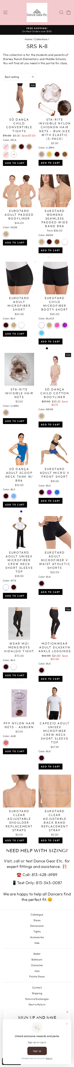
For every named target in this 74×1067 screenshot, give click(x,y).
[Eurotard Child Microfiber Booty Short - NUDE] (51, 348)
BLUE (14, 496)
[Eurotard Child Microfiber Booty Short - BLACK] (47, 348)
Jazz (37, 971)
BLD (49, 154)
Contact (37, 987)
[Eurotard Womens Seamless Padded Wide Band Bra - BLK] (52, 257)
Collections (40, 39)
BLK (21, 147)
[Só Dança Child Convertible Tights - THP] (25, 169)
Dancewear (37, 925)
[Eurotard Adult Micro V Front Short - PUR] (55, 507)
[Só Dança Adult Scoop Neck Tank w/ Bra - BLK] (17, 511)
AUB (6, 743)
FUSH (57, 325)
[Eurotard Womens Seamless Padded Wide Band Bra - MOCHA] (56, 257)
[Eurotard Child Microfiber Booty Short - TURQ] (62, 348)
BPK (6, 147)
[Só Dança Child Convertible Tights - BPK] (9, 169)
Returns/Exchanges (37, 999)
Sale (37, 943)
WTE (21, 325)
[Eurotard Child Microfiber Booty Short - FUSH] (55, 348)
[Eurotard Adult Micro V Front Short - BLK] (51, 507)
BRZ (65, 242)
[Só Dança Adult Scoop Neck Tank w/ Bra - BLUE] (21, 511)
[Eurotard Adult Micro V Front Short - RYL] (58, 507)
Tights (37, 931)
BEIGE (42, 242)
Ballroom (36, 959)
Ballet (37, 953)
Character (37, 965)
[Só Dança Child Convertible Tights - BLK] (17, 169)
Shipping (37, 993)
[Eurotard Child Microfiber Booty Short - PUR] (58, 348)
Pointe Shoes (37, 976)
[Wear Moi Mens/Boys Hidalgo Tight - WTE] (21, 682)
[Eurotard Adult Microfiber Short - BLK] (15, 340)
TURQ (42, 333)
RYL (57, 492)
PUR (65, 325)
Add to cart (15, 163)
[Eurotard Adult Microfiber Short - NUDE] (19, 340)
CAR (14, 147)
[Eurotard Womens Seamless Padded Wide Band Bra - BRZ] (60, 257)
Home (28, 39)
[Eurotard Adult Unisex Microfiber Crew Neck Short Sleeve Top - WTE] (17, 602)
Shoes (36, 920)
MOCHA (57, 242)
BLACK (42, 325)
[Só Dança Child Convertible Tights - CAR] (13, 169)
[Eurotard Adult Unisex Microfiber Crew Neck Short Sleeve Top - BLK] (21, 602)
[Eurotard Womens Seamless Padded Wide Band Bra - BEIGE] (48, 257)
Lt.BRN (42, 154)
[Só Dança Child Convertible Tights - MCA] (21, 169)
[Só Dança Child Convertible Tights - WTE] (29, 169)
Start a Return (37, 1004)
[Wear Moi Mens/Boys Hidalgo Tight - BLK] (17, 682)
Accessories (37, 937)
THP (6, 154)
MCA (29, 147)
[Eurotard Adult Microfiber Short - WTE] (23, 340)
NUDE (6, 234)
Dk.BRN (65, 154)
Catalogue (37, 914)
